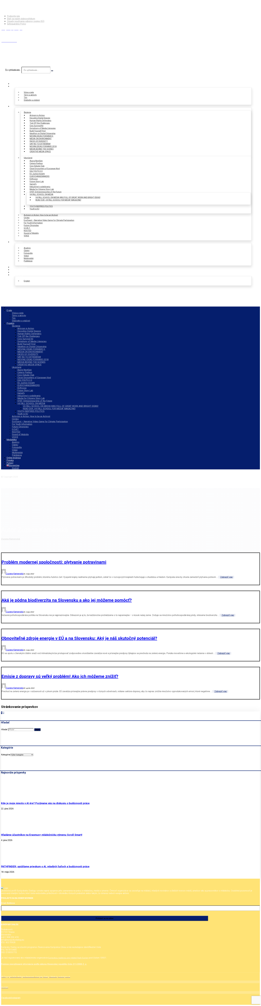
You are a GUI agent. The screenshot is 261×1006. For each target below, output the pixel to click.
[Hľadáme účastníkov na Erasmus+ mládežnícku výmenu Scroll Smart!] (11, 829)
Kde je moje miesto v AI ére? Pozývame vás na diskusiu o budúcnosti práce (45, 803)
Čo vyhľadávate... (13, 70)
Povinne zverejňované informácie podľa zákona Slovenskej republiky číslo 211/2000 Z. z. (44, 964)
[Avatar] (3, 573)
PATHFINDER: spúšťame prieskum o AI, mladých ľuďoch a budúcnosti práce (45, 866)
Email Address (8, 903)
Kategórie (5, 754)
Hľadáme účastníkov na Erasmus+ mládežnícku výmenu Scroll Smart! (41, 834)
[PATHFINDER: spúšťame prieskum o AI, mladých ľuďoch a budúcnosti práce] (11, 861)
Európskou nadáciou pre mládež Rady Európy (68, 958)
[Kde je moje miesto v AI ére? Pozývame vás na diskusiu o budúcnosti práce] (11, 798)
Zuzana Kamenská (14, 573)
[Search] (52, 70)
